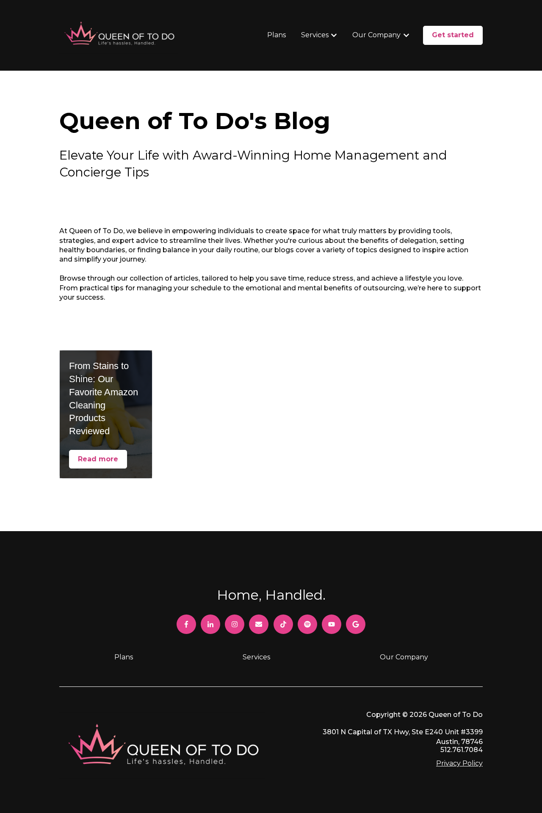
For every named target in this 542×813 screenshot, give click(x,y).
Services (315, 35)
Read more (98, 459)
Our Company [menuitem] (404, 657)
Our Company (376, 35)
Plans (276, 35)
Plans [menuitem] (123, 657)
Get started (453, 35)
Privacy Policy (459, 763)
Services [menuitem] (256, 657)
